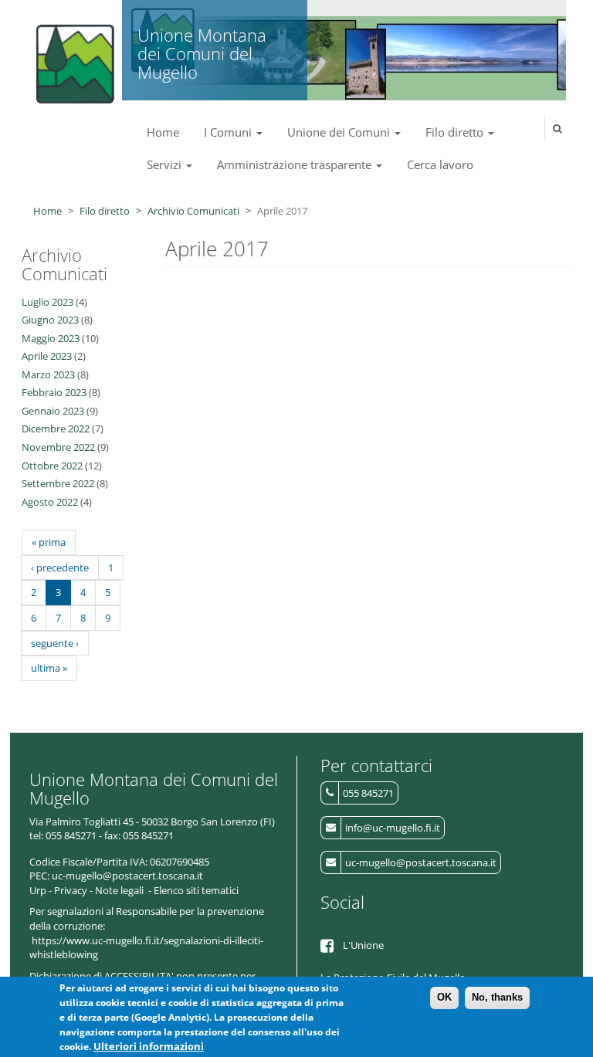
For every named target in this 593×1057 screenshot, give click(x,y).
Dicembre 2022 (56, 428)
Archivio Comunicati (193, 211)
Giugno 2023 (50, 320)
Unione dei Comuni (340, 132)
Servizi (166, 164)
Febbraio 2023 (54, 392)
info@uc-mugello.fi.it (392, 828)
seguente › (55, 643)
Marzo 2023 (48, 374)
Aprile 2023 (47, 356)
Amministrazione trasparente (295, 164)
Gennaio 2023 (53, 411)
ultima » (49, 668)
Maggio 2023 (51, 338)
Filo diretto (455, 132)
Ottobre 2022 (52, 466)
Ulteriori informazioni (148, 1046)
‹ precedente (60, 567)
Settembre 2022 (58, 483)
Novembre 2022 (58, 447)
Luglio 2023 (47, 302)
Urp (37, 890)
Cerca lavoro (440, 164)
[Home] (72, 57)
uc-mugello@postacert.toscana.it (420, 862)
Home (163, 132)
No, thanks (497, 997)
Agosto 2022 (50, 502)
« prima (49, 542)
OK (444, 997)
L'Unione (363, 945)
